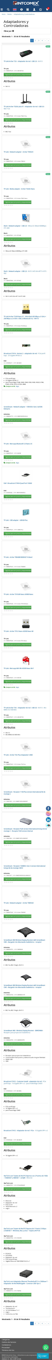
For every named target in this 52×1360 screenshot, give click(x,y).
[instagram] (48, 814)
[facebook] (48, 808)
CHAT (44, 1356)
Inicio (3, 14)
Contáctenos (6, 1345)
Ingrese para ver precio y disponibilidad (18, 75)
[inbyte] (48, 825)
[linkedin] (48, 819)
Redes (9, 14)
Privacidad (6, 1347)
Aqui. (17, 386)
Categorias (6, 1339)
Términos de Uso (8, 1350)
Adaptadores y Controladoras (24, 14)
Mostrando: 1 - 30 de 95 (16, 36)
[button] (14, 10)
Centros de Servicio (9, 1342)
